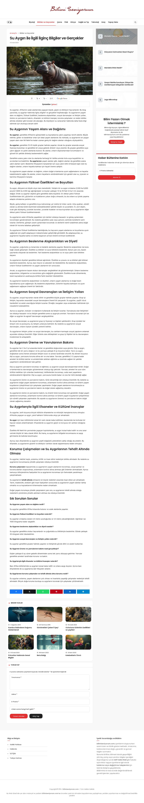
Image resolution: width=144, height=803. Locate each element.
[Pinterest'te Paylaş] (56, 591)
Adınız (14, 694)
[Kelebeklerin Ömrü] (78, 642)
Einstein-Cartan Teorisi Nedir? (117, 36)
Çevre (59, 22)
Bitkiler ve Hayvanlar (46, 22)
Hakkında (13, 749)
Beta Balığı (41, 655)
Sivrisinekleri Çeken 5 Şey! (48, 627)
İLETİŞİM (13, 753)
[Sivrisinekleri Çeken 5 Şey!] (49, 614)
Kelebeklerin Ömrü (73, 655)
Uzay (103, 22)
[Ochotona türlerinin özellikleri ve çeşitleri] (78, 614)
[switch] (9, 22)
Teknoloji (95, 22)
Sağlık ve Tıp (83, 22)
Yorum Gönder (18, 716)
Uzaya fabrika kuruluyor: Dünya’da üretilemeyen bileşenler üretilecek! (119, 83)
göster (54, 104)
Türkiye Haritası (16, 758)
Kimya (73, 22)
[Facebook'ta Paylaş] (16, 591)
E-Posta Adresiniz (106, 170)
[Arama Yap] (135, 22)
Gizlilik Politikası (15, 744)
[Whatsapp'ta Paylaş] (43, 591)
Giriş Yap (36, 716)
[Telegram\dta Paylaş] (83, 591)
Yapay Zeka (113, 22)
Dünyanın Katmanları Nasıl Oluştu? (119, 52)
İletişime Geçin (116, 142)
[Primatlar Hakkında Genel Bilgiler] (21, 642)
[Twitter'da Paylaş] (29, 591)
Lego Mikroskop (110, 99)
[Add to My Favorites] (32, 98)
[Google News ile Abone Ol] (62, 98)
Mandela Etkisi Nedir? (113, 68)
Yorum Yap (15, 665)
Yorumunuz (16, 677)
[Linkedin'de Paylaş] (70, 591)
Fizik (66, 22)
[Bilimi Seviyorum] (72, 9)
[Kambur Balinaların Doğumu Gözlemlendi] (21, 614)
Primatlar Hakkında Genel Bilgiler (19, 656)
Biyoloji (32, 22)
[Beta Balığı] (49, 642)
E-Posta (15, 702)
